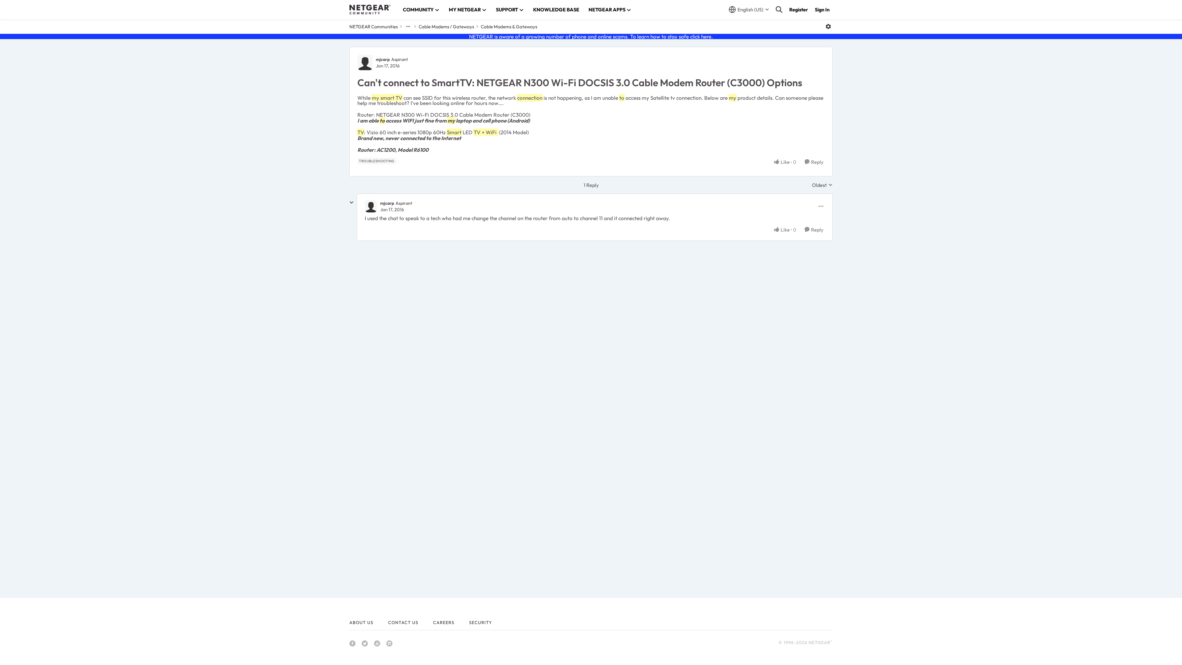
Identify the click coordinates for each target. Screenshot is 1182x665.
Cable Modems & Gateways (509, 27)
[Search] (779, 9)
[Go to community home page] (370, 9)
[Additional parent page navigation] (408, 26)
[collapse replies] (351, 202)
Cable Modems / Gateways (446, 27)
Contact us (403, 622)
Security (480, 622)
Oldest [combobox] (822, 185)
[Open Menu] (828, 26)
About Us (361, 622)
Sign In (822, 9)
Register (798, 9)
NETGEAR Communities (373, 27)
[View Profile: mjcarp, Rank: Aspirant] (365, 62)
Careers (443, 622)
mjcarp (383, 59)
